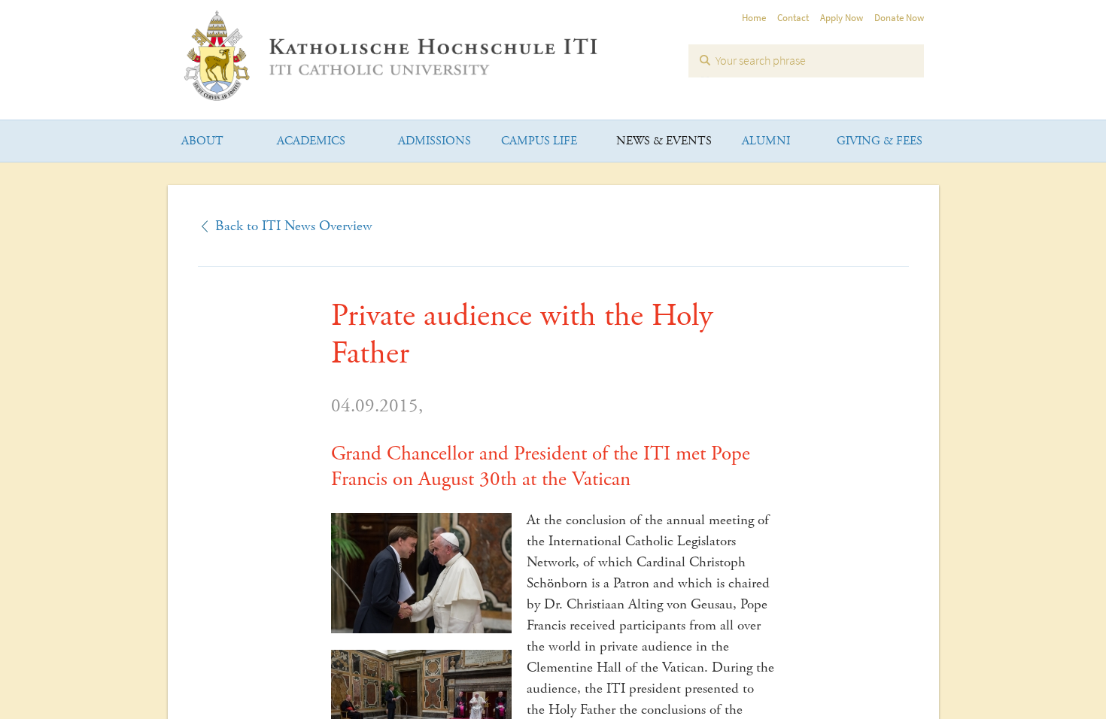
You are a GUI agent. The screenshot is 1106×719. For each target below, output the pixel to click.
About (202, 141)
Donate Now (899, 17)
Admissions (434, 141)
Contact (793, 17)
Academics (311, 141)
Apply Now (841, 17)
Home (754, 17)
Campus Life (539, 141)
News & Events (664, 141)
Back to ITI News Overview (293, 226)
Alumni (766, 141)
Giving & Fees (879, 141)
